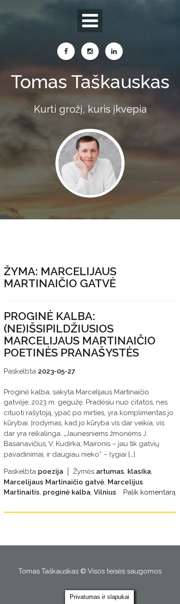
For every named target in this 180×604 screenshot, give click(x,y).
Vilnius (105, 492)
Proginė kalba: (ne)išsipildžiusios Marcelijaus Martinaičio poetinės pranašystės (80, 334)
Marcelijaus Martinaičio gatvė (54, 482)
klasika (139, 471)
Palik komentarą (149, 492)
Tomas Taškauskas (90, 81)
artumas (110, 471)
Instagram (90, 51)
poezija (50, 471)
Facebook (66, 51)
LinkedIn (114, 51)
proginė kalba (66, 492)
